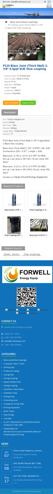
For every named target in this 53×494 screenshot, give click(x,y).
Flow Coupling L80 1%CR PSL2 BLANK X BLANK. (14, 235)
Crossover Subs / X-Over (14, 363)
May (6, 477)
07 (6, 455)
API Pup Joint (9, 367)
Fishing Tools (9, 396)
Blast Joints (11, 254)
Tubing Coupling (11, 385)
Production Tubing (11, 371)
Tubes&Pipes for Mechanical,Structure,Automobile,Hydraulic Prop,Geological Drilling (22, 431)
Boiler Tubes (9, 411)
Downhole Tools (10, 393)
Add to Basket (11, 102)
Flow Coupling (32, 254)
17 (6, 481)
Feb (7, 464)
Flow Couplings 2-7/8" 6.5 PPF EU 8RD (39, 210)
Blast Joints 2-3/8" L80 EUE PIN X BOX (14, 210)
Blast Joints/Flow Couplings (24, 22)
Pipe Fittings (9, 415)
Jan (6, 451)
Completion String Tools (14, 404)
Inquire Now (28, 102)
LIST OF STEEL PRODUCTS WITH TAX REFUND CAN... (28, 476)
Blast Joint (14, 140)
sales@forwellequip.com (14, 341)
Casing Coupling (11, 378)
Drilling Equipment (12, 407)
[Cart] (45, 1)
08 (6, 468)
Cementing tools (11, 400)
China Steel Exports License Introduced (28, 450)
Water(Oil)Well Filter (12, 382)
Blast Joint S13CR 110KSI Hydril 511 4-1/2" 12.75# (39, 235)
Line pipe (7, 418)
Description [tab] (10, 112)
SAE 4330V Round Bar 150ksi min (28, 463)
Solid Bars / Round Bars (14, 389)
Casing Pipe (9, 374)
